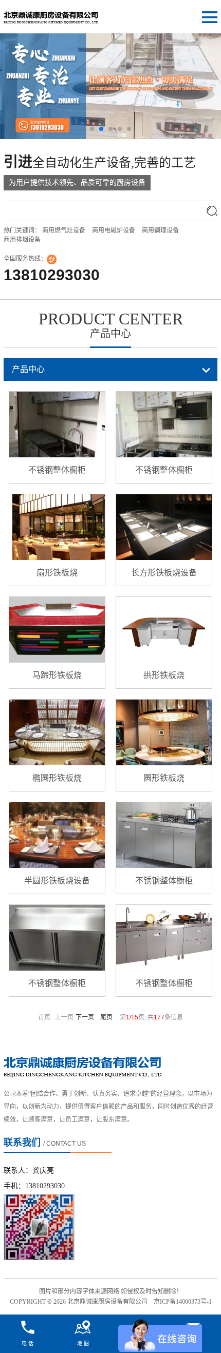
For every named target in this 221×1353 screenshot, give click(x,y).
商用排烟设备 (22, 239)
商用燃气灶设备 (63, 230)
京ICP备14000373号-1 (183, 1301)
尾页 (106, 1017)
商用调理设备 (160, 230)
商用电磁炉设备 (113, 230)
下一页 (85, 1017)
